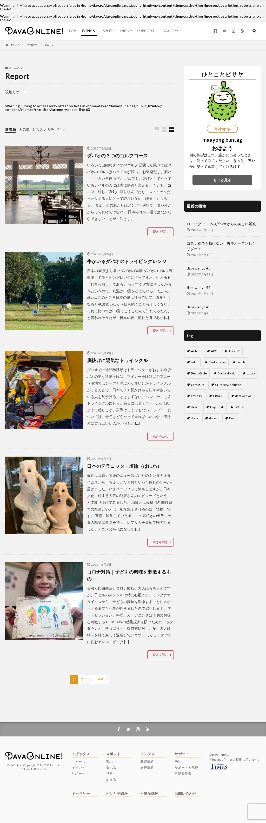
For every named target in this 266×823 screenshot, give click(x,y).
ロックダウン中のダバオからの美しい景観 (221, 224)
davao (195, 407)
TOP (72, 31)
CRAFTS (218, 396)
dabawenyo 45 (198, 268)
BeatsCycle (199, 373)
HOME (14, 45)
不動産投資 (183, 773)
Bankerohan (217, 362)
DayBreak (217, 407)
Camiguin (197, 385)
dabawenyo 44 (198, 287)
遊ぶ (109, 761)
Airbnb (195, 351)
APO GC (234, 351)
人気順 (24, 129)
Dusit (232, 418)
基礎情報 (147, 761)
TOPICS (88, 31)
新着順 (10, 129)
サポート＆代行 (186, 767)
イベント (78, 767)
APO (214, 351)
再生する (222, 129)
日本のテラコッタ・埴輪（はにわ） (124, 466)
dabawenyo (243, 396)
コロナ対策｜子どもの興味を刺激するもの (129, 575)
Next (101, 679)
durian (213, 418)
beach (241, 362)
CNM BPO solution (228, 385)
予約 (178, 761)
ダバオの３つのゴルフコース (117, 155)
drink (194, 418)
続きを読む (160, 231)
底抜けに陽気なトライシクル (117, 360)
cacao (251, 373)
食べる (111, 767)
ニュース (78, 761)
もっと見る (222, 180)
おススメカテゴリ (46, 129)
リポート (78, 773)
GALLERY (170, 31)
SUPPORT (146, 31)
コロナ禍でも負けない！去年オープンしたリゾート (221, 246)
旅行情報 (147, 767)
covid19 (196, 396)
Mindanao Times (221, 759)
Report (50, 45)
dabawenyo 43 (198, 307)
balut (194, 362)
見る (109, 773)
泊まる (111, 779)
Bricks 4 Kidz (227, 373)
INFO (124, 31)
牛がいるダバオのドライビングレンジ (127, 261)
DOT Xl (239, 407)
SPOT (107, 31)
